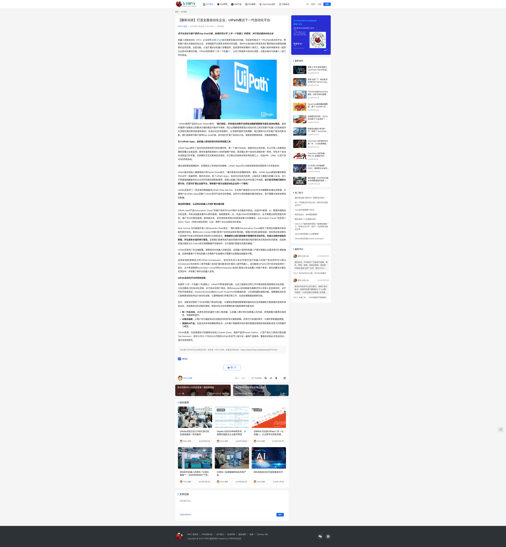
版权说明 (242, 534)
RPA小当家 (182, 26)
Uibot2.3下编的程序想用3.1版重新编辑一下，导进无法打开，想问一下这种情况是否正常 (312, 226)
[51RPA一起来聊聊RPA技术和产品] (232, 457)
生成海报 (258, 378)
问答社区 (286, 4)
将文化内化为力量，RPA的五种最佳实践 (314, 273)
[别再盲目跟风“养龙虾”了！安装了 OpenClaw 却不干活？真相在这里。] (299, 131)
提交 (280, 515)
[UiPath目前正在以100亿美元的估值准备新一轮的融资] (195, 417)
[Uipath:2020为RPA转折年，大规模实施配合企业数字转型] (232, 417)
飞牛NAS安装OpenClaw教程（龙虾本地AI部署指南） (318, 94)
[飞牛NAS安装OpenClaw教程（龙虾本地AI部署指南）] (299, 94)
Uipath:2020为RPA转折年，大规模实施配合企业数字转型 (231, 433)
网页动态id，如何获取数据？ (306, 214)
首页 (176, 12)
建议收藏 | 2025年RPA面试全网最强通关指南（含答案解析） (318, 180)
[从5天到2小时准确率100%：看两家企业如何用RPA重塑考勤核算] (299, 168)
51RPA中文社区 (235, 538)
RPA (199, 40)
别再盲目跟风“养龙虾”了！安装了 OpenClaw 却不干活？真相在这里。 (318, 131)
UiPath (219, 40)
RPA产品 (237, 4)
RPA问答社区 (207, 534)
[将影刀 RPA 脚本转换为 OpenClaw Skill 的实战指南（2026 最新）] (299, 70)
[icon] (320, 536)
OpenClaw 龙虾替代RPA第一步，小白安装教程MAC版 (318, 143)
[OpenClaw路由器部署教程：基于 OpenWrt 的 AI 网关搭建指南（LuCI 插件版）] (299, 107)
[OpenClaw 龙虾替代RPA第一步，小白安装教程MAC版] (299, 144)
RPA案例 (252, 4)
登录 (313, 4)
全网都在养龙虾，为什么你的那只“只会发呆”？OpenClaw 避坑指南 (318, 119)
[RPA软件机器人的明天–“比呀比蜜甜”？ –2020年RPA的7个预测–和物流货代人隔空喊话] (195, 457)
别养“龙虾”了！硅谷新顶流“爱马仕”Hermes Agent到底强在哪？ (318, 82)
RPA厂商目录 (192, 534)
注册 (319, 4)
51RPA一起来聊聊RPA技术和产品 (231, 473)
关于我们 (220, 534)
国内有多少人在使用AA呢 (305, 219)
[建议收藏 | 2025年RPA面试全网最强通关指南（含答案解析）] (299, 181)
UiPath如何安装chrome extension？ (310, 238)
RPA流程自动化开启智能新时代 (268, 472)
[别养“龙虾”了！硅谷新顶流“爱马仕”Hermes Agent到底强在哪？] (299, 82)
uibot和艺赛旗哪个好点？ (305, 210)
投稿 (327, 4)
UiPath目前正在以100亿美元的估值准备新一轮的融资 (194, 433)
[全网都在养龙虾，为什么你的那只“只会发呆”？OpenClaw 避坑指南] (299, 119)
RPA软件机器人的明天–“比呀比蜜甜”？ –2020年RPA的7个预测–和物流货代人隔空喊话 (194, 474)
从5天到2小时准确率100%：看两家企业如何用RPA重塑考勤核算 (317, 168)
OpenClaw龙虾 (268, 4)
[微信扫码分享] (265, 378)
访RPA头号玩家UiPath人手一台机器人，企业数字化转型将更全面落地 (268, 433)
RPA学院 (223, 4)
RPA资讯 (209, 4)
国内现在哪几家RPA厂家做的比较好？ (310, 198)
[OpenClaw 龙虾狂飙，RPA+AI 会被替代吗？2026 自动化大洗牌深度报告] (299, 156)
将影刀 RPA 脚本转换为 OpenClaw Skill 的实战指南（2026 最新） (318, 69)
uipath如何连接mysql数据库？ (307, 234)
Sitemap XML (262, 534)
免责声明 (231, 534)
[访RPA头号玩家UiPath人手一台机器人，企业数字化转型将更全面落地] (269, 417)
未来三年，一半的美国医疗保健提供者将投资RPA (317, 297)
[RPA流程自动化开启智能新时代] (269, 457)
